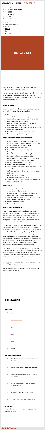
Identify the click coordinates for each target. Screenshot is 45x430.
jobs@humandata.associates (20, 265)
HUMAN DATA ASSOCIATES (12, 300)
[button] (28, 2)
